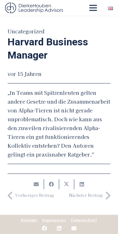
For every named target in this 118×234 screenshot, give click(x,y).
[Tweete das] (66, 184)
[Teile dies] (51, 184)
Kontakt (29, 220)
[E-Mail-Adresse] (73, 228)
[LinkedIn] (59, 228)
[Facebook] (44, 228)
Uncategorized (26, 31)
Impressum (54, 220)
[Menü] (93, 8)
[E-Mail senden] (36, 184)
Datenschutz (84, 220)
